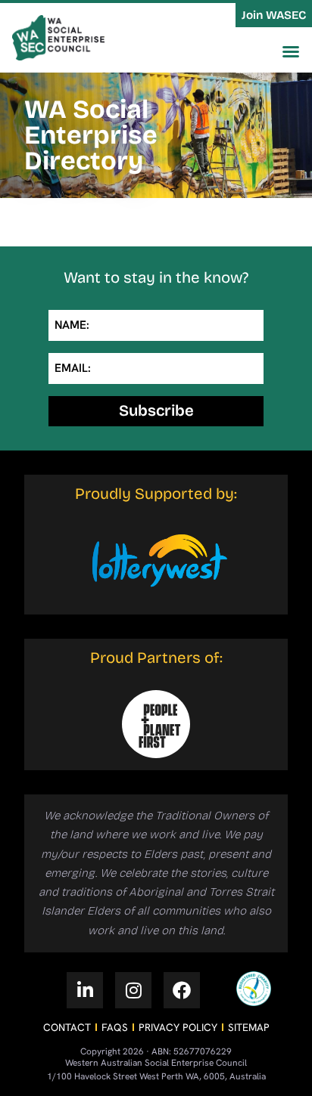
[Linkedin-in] (85, 990)
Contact (67, 1027)
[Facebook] (182, 990)
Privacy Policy (178, 1027)
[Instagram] (133, 990)
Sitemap (249, 1027)
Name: (72, 325)
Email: (73, 368)
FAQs (114, 1027)
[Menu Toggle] (291, 51)
